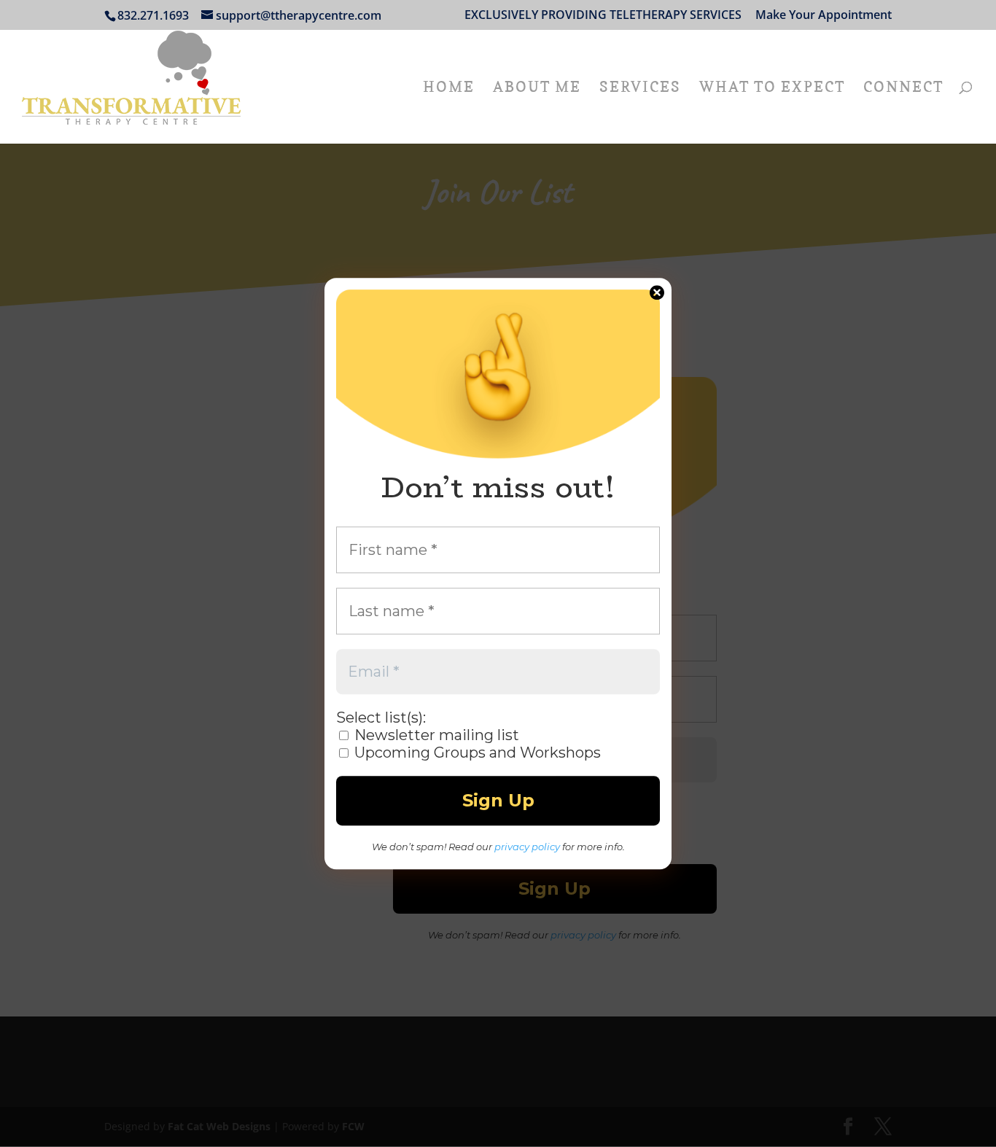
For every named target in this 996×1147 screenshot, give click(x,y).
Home (449, 89)
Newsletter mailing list (435, 735)
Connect (903, 89)
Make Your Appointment (823, 16)
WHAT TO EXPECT (772, 89)
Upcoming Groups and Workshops (476, 752)
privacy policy (527, 846)
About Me (537, 89)
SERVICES (640, 89)
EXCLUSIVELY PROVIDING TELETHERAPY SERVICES (603, 16)
